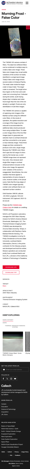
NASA (3, 452)
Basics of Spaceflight (8, 426)
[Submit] (3, 369)
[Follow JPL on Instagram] (11, 379)
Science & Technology (8, 409)
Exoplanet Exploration (8, 434)
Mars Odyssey (8, 320)
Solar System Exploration (9, 439)
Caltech (10, 452)
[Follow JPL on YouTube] (15, 379)
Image (4, 9)
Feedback (17, 455)
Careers (3, 404)
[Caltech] (6, 386)
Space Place (5, 442)
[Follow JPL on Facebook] (3, 379)
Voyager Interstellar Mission (10, 447)
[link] (15, 41)
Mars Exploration (6, 437)
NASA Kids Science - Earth (9, 429)
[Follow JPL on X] (7, 379)
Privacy (17, 452)
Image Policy (24, 452)
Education (4, 407)
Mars (4, 286)
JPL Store (4, 414)
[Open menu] (27, 3)
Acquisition (4, 412)
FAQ (11, 455)
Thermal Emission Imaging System (15, 326)
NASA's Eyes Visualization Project (12, 444)
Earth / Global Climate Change (11, 431)
